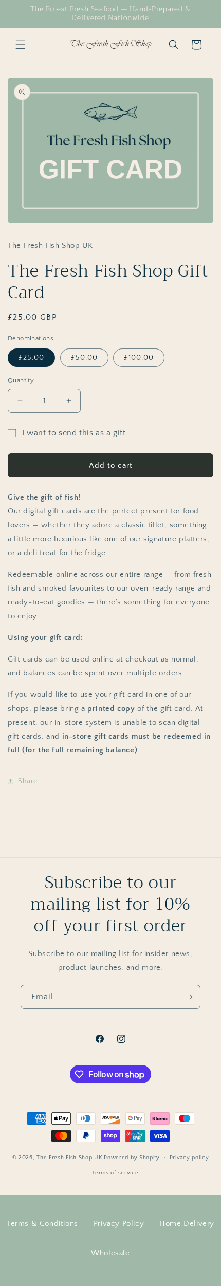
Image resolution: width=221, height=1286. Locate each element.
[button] (20, 44)
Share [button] (28, 781)
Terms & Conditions (42, 1223)
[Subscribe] (188, 997)
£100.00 (139, 358)
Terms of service (115, 1173)
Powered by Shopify (132, 1157)
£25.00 (31, 358)
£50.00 (84, 358)
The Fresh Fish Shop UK (69, 1157)
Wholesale (110, 1252)
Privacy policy (189, 1157)
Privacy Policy (119, 1223)
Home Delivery (186, 1223)
